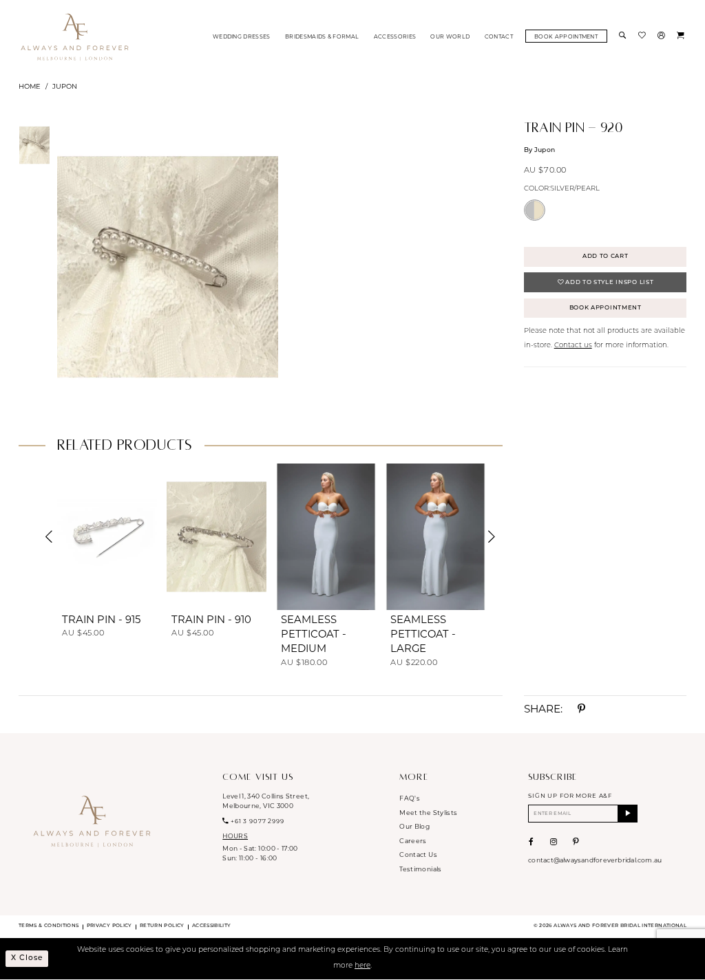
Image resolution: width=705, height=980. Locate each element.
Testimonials (420, 869)
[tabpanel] (165, 267)
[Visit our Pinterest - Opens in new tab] (576, 842)
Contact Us (418, 854)
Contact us (573, 345)
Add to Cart (605, 256)
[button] (662, 36)
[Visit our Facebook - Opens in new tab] (531, 842)
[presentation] (107, 537)
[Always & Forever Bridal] (75, 36)
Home (30, 86)
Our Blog (414, 826)
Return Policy (162, 926)
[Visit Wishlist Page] (643, 36)
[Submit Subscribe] (628, 813)
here (362, 966)
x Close (27, 958)
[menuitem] (241, 36)
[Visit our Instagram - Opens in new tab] (553, 842)
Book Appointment (605, 308)
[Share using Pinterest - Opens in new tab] (581, 708)
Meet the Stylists (428, 812)
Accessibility (211, 926)
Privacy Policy (109, 926)
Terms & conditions (48, 926)
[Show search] (623, 36)
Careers (412, 841)
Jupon (64, 86)
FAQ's (409, 798)
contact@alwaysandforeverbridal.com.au (595, 860)
